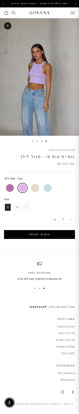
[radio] (9, 188)
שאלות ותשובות (65, 347)
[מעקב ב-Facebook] (73, 392)
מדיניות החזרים (65, 340)
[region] (39, 271)
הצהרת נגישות (66, 326)
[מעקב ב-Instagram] (62, 392)
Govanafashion (62, 150)
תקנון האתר (68, 353)
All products (68, 380)
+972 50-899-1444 (52, 307)
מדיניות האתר (66, 333)
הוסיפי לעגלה (39, 234)
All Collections (66, 373)
